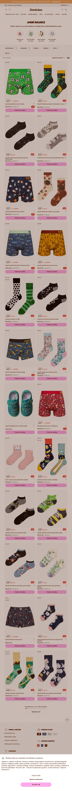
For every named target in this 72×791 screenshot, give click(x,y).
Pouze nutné (36, 775)
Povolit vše (36, 784)
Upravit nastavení (36, 779)
